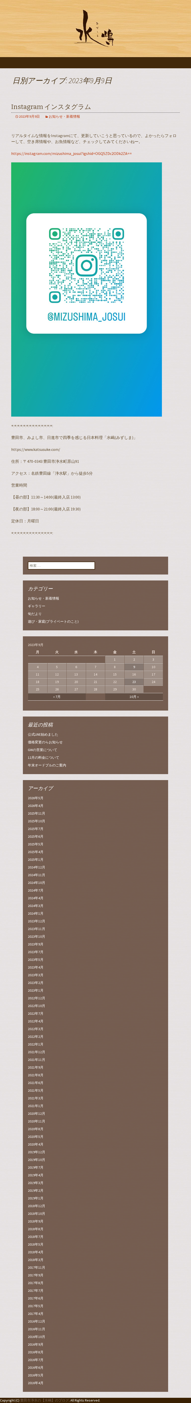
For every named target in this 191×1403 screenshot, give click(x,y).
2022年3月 (36, 1029)
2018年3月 (36, 1260)
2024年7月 (36, 890)
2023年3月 (36, 975)
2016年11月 (36, 1329)
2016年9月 (36, 1344)
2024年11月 (36, 875)
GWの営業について (42, 750)
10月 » (134, 696)
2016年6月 (36, 1367)
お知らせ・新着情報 (64, 116)
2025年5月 (36, 844)
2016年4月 (36, 1383)
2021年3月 (36, 1098)
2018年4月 (36, 1252)
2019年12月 (36, 1152)
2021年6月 (36, 1082)
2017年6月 (36, 1298)
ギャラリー (36, 606)
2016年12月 (36, 1321)
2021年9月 (36, 1067)
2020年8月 (36, 1129)
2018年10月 (36, 1213)
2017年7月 (36, 1290)
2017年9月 (36, 1275)
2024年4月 (36, 898)
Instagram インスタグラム (51, 107)
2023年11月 (36, 929)
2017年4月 (36, 1313)
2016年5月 (36, 1375)
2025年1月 (36, 859)
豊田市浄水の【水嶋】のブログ (44, 1400)
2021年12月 (36, 1052)
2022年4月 (36, 1021)
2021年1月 (36, 1106)
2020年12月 (36, 1113)
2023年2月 (36, 982)
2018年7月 (36, 1236)
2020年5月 (36, 1136)
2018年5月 (36, 1244)
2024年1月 (36, 913)
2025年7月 (36, 829)
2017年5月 (36, 1306)
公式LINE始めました (43, 734)
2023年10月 (36, 936)
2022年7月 (36, 1013)
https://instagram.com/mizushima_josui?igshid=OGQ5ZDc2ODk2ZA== (71, 153)
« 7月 (57, 696)
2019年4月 (36, 1175)
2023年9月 (36, 944)
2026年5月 (36, 798)
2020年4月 (36, 1144)
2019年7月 (36, 1167)
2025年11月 (36, 813)
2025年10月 (36, 821)
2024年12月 (36, 867)
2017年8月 (36, 1283)
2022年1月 (36, 1044)
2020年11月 (36, 1121)
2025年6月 (36, 836)
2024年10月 (36, 882)
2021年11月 (36, 1059)
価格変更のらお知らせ (45, 742)
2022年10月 (36, 1006)
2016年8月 (36, 1352)
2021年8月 (36, 1075)
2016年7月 (36, 1360)
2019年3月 (36, 1183)
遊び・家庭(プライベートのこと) (53, 621)
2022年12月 (36, 998)
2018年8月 (36, 1229)
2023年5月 (36, 959)
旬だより (35, 614)
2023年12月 (36, 921)
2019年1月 (36, 1198)
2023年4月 (36, 967)
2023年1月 (36, 990)
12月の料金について (43, 757)
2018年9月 (36, 1221)
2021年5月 (36, 1090)
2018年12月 (36, 1206)
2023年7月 (36, 952)
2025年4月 (36, 852)
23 (134, 682)
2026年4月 (36, 805)
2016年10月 (36, 1336)
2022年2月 (36, 1036)
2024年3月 (36, 905)
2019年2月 (36, 1190)
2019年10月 (36, 1159)
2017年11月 (36, 1267)
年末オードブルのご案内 (47, 765)
